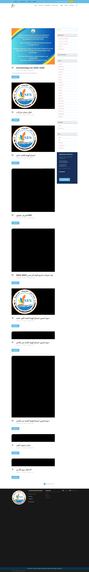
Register (59, 137)
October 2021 (60, 111)
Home (35, 5)
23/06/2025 (18, 70)
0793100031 (34, 1)
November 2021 (61, 108)
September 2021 (61, 114)
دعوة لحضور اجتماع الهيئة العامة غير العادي (32, 342)
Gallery (61, 5)
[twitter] (66, 174)
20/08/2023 (18, 217)
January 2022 (60, 103)
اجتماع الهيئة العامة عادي (25, 155)
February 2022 (60, 100)
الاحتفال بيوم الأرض (24, 469)
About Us (47, 495)
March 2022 (60, 98)
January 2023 (60, 85)
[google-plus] (61, 174)
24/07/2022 (18, 423)
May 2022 (60, 93)
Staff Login (71, 1)
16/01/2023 (18, 345)
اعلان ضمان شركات (24, 112)
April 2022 (60, 95)
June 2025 (60, 64)
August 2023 (60, 72)
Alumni (66, 5)
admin (25, 70)
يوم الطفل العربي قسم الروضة (63, 43)
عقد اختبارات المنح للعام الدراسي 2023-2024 (34, 275)
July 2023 (60, 74)
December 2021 (61, 106)
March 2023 (60, 82)
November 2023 (61, 69)
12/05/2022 (18, 447)
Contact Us (15, 1)
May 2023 (60, 77)
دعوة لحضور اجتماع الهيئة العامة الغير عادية (33, 318)
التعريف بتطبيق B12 (24, 215)
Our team (41, 5)
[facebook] (75, 1)
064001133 (29, 1)
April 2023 (60, 79)
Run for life (60, 46)
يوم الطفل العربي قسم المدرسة (63, 41)
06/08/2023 (18, 277)
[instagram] (68, 174)
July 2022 (60, 87)
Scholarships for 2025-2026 (30, 68)
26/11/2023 (18, 157)
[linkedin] (63, 174)
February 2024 (61, 66)
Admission (72, 5)
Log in (59, 140)
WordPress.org (61, 148)
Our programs (47, 5)
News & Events (55, 5)
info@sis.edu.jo (22, 1)
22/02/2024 (18, 114)
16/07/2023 (18, 320)
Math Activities (61, 49)
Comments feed (61, 145)
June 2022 (60, 90)
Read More (15, 76)
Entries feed (60, 142)
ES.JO (25, 570)
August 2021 (60, 116)
